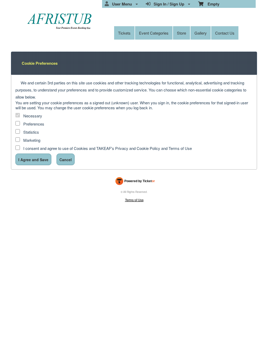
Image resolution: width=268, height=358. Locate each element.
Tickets (124, 33)
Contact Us (224, 33)
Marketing (31, 140)
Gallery (200, 33)
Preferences (33, 124)
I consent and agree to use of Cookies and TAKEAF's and (107, 148)
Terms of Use (180, 148)
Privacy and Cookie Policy (137, 148)
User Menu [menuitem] (121, 4)
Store (181, 33)
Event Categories (154, 33)
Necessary (32, 115)
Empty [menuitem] (211, 4)
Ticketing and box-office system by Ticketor (135, 182)
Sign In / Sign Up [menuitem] (167, 4)
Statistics (31, 132)
